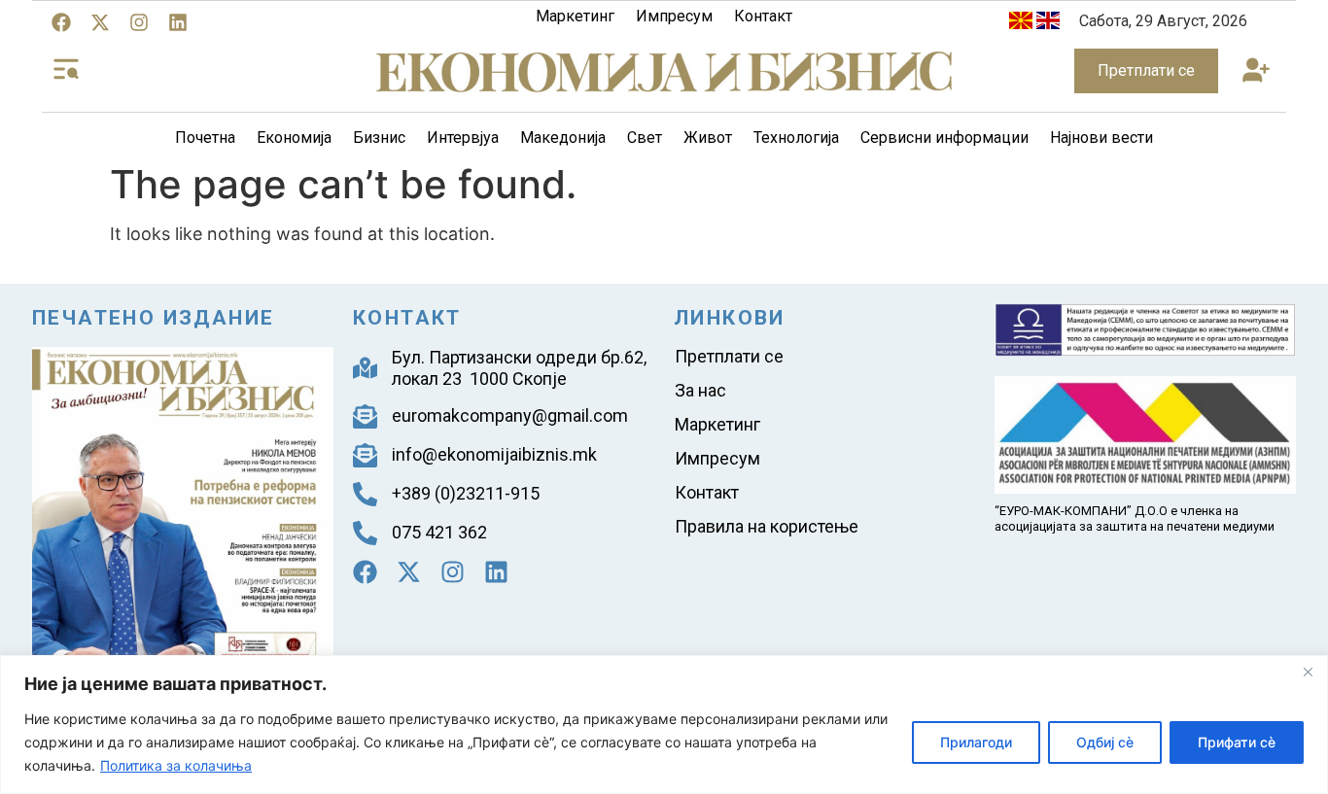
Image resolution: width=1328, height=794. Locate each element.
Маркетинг (575, 16)
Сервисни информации (944, 137)
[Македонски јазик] (1020, 24)
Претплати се (729, 356)
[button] (1255, 71)
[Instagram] (139, 22)
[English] (1048, 24)
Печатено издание (153, 317)
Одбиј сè (1105, 742)
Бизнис (379, 137)
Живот (707, 137)
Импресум (674, 16)
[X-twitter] (100, 22)
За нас (700, 390)
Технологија (796, 137)
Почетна (205, 137)
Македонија (563, 137)
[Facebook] (61, 22)
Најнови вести (1101, 137)
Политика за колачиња (176, 765)
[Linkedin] (178, 22)
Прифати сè (1237, 742)
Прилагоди (976, 742)
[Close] (1307, 671)
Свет (644, 137)
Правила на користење (766, 526)
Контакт (763, 16)
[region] (664, 724)
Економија (294, 137)
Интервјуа (463, 137)
